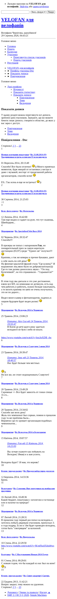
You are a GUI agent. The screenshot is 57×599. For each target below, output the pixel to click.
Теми (22, 100)
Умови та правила (28, 592)
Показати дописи (22, 95)
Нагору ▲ (45, 592)
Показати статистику (24, 92)
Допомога (12, 592)
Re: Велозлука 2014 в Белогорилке (30, 432)
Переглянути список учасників (29, 57)
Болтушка (5, 554)
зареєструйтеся (40, 6)
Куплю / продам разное (11, 471)
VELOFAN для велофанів (17, 22)
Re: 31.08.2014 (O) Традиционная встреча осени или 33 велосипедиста (24, 155)
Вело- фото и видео (9, 211)
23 (20, 146)
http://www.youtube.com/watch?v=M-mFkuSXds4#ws (27, 545)
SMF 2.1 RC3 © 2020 (18, 595)
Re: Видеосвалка (27, 537)
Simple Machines (38, 595)
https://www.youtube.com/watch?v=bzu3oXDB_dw (26, 337)
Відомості (18, 89)
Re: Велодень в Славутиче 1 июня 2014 (32, 346)
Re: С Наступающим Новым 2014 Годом (30, 554)
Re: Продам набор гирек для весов (38, 471)
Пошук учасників (22, 60)
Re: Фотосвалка (27, 211)
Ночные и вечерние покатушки (15, 154)
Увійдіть (24, 6)
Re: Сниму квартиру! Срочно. (36, 576)
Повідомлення (26, 97)
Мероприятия (7, 231)
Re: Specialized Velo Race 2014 (28, 231)
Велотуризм (6, 488)
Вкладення (25, 103)
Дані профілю (14, 86)
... (17, 146)
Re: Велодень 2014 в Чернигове (29, 310)
